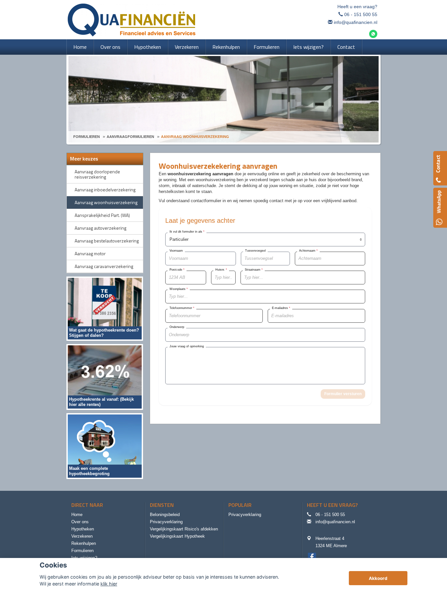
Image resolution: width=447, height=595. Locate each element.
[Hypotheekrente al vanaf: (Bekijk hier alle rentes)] (105, 376)
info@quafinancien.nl (355, 22)
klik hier (108, 583)
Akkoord (378, 578)
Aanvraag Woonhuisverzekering (195, 137)
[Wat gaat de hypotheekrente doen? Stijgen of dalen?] (105, 308)
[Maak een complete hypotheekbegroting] (105, 445)
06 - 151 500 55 (360, 14)
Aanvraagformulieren (130, 137)
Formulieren (86, 137)
